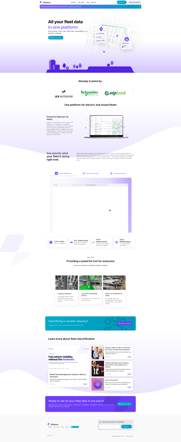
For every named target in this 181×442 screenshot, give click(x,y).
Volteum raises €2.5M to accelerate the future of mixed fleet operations (61, 6)
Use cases (56, 427)
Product (50, 427)
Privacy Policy (129, 436)
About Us (93, 2)
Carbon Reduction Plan (117, 436)
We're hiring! (75, 427)
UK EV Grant (121, 2)
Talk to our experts (134, 2)
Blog (88, 2)
